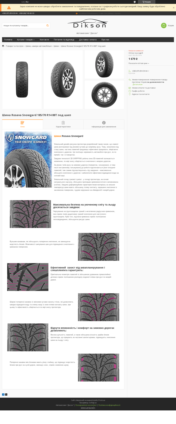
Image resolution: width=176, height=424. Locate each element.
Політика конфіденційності (109, 405)
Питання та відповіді (64, 40)
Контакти (44, 40)
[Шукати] (47, 25)
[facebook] (3, 395)
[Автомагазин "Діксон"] (88, 23)
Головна (8, 40)
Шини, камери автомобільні (38, 46)
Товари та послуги (14, 46)
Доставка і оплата (88, 40)
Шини (56, 46)
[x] (6, 395)
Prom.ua (101, 400)
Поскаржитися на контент (86, 405)
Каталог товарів (25, 40)
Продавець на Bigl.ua (88, 403)
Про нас (105, 40)
